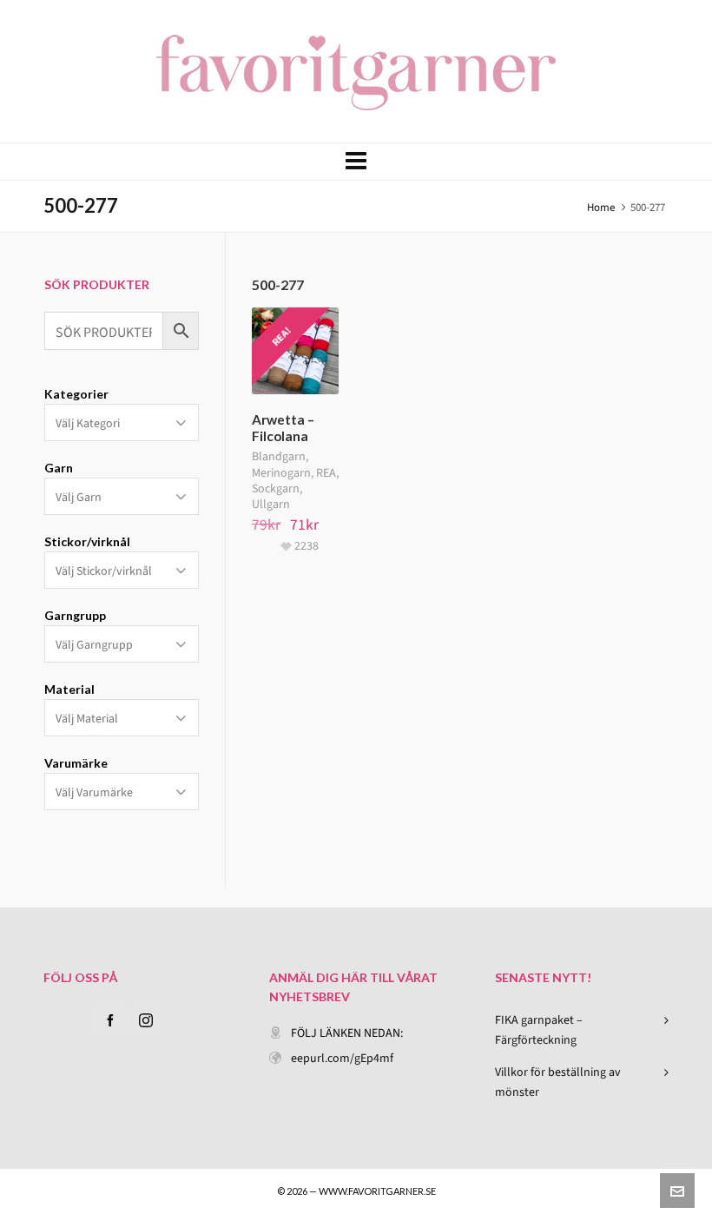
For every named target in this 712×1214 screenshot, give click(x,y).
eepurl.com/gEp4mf (342, 1058)
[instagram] (146, 1020)
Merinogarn (281, 473)
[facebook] (110, 1020)
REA (326, 473)
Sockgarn (276, 488)
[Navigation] (356, 161)
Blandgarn (279, 456)
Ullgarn (271, 504)
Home (601, 207)
